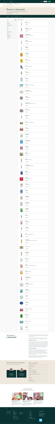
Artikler (20, 16)
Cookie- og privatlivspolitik (41, 413)
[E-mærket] (40, 420)
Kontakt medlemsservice (15, 416)
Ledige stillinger (30, 413)
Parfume (30, 375)
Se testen (8, 16)
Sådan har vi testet (16, 16)
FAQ (39, 412)
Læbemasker (30, 368)
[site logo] (6, 1)
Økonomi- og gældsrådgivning (32, 418)
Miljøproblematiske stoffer (32, 380)
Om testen (12, 16)
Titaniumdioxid (30, 377)
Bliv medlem (45, 1)
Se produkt (27, 37)
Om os (30, 412)
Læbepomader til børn (31, 366)
